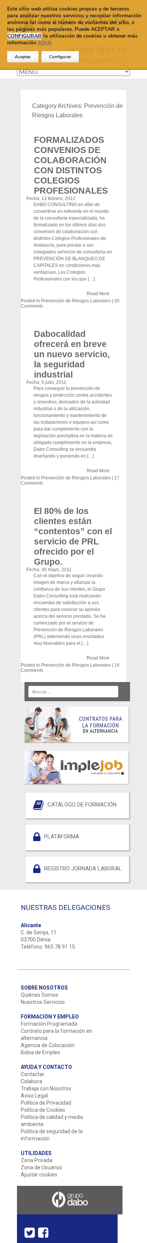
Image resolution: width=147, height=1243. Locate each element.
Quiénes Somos (39, 995)
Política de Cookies (43, 1110)
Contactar (32, 1074)
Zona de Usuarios (41, 1167)
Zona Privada (36, 1160)
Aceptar (23, 57)
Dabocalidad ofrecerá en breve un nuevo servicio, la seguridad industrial (72, 354)
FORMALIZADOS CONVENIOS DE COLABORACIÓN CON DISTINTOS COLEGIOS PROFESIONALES (71, 165)
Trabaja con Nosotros (46, 1088)
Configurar (60, 57)
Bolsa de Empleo (40, 1052)
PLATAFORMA (61, 836)
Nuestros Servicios (43, 1002)
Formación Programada (49, 1024)
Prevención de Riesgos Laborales (76, 300)
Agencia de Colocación (48, 1045)
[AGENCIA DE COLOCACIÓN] (77, 766)
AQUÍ (44, 42)
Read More (98, 293)
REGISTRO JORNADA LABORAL (83, 868)
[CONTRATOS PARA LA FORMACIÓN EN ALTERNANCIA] (77, 723)
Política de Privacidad (46, 1103)
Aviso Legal (34, 1096)
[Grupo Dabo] (70, 1211)
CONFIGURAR (24, 36)
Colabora (31, 1081)
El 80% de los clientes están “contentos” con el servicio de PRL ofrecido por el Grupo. (73, 536)
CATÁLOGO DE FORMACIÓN (81, 804)
